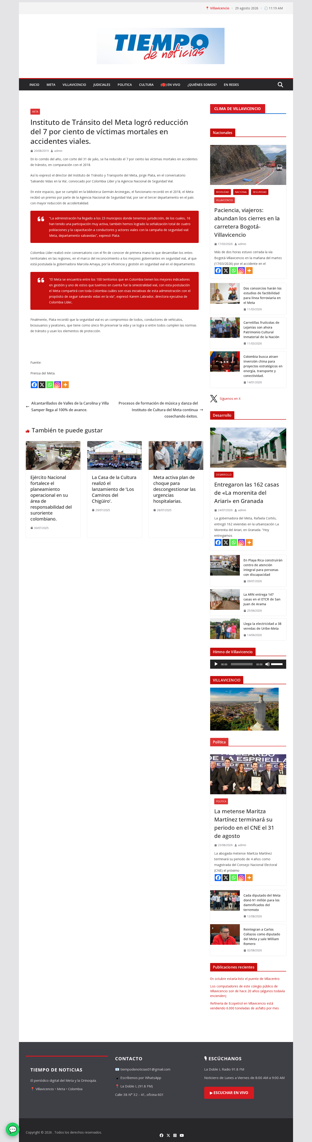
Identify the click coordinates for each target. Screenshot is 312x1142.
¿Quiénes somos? (202, 84)
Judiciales (101, 84)
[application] (248, 664)
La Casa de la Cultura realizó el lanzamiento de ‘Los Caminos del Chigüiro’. (114, 489)
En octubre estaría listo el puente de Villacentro (245, 978)
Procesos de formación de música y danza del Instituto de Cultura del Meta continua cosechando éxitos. (158, 410)
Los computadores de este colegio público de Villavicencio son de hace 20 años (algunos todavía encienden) (247, 991)
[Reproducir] (216, 664)
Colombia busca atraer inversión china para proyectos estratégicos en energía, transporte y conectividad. (263, 366)
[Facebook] (34, 384)
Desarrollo (224, 474)
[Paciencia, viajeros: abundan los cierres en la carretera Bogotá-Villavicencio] (248, 165)
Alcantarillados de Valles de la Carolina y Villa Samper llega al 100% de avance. (70, 406)
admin (58, 151)
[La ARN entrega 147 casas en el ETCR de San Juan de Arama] (225, 602)
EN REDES (231, 84)
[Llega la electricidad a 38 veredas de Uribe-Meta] (225, 629)
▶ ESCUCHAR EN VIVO (229, 1092)
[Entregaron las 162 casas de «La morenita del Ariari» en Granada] (248, 448)
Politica (125, 84)
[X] (42, 384)
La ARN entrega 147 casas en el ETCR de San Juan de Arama (261, 599)
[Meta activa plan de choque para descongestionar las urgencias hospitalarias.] (176, 444)
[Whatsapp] (49, 384)
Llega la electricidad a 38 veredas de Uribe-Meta (262, 626)
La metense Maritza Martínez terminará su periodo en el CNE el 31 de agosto (244, 823)
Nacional (241, 192)
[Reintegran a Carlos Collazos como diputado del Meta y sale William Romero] (225, 940)
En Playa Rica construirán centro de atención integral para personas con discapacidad (263, 567)
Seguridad (260, 192)
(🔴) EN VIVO (170, 84)
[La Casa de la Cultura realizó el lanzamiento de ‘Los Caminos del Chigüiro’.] (114, 444)
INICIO (34, 84)
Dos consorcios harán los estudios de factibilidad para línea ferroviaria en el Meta (262, 295)
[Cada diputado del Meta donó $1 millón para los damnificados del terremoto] (225, 906)
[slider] (277, 664)
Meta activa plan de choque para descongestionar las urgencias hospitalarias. (174, 489)
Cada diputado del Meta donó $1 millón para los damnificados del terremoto (261, 902)
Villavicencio (74, 84)
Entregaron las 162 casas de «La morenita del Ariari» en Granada (246, 493)
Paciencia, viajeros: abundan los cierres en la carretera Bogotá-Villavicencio (247, 222)
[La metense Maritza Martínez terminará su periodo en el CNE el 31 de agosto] (248, 774)
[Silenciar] (267, 664)
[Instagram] (57, 384)
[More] (65, 384)
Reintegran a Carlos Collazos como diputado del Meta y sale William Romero (261, 936)
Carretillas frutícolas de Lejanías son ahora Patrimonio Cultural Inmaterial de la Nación (261, 329)
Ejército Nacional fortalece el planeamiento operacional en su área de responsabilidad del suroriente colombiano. (51, 498)
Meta (51, 84)
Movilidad (222, 192)
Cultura (146, 84)
